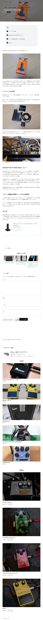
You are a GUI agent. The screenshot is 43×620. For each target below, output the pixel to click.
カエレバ (19, 225)
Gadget (9, 12)
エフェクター (10, 504)
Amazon (9, 248)
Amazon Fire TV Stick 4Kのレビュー (16, 35)
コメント (5, 279)
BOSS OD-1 (5, 608)
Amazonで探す (18, 229)
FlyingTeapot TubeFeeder (7, 502)
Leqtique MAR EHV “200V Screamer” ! (9, 537)
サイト (4, 311)
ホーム (4, 339)
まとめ (10, 42)
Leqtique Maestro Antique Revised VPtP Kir (10, 573)
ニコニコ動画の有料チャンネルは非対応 (17, 39)
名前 (4, 298)
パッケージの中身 (12, 31)
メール (4, 305)
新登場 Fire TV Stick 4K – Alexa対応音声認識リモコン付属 (25, 223)
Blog (6, 339)
